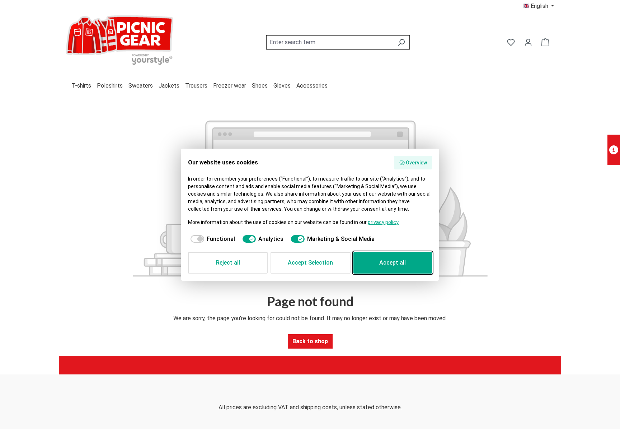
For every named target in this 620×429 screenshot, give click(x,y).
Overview (416, 162)
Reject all (228, 262)
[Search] (401, 42)
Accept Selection (310, 262)
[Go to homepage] (120, 41)
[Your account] (528, 42)
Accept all (392, 262)
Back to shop (310, 341)
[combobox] (329, 42)
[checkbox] (211, 239)
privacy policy (383, 222)
